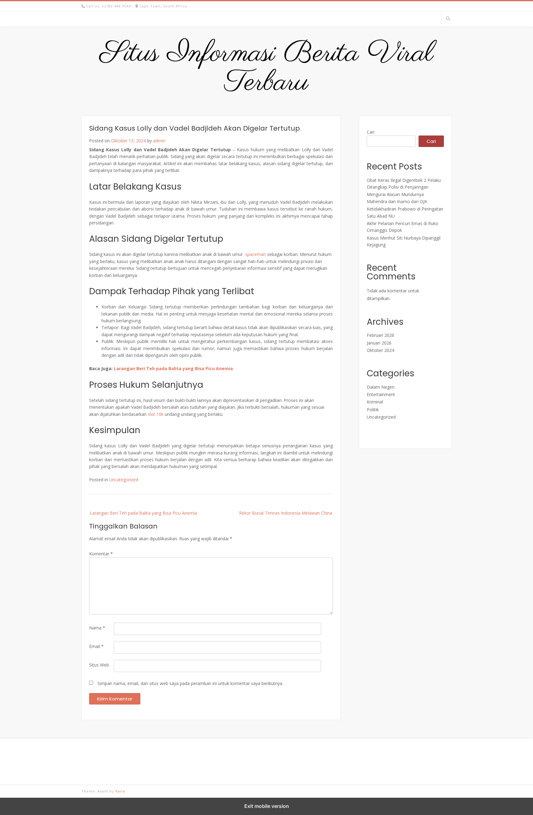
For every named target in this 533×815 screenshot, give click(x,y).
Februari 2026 (380, 335)
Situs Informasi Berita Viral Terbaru (266, 68)
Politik (373, 409)
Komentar (101, 554)
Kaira (120, 791)
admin (159, 141)
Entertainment (381, 394)
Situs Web (99, 665)
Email (96, 646)
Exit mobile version (266, 806)
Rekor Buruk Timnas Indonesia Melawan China (285, 513)
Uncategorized (123, 480)
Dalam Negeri (381, 387)
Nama (97, 628)
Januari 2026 (379, 343)
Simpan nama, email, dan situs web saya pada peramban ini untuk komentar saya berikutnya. (190, 683)
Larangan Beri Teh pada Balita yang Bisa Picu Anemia (173, 368)
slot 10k (155, 414)
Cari (370, 132)
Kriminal (375, 402)
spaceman (255, 254)
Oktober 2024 (380, 350)
